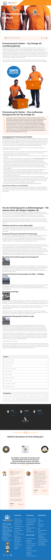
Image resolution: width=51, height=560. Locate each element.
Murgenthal (26, 396)
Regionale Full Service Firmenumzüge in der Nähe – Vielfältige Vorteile (23, 275)
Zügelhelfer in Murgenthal (9, 362)
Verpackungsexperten (25, 161)
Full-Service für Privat (18, 526)
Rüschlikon (15, 396)
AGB (39, 519)
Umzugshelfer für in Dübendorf (10, 383)
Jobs (39, 528)
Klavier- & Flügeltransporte (17, 536)
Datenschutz (40, 520)
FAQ (39, 522)
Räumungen (16, 543)
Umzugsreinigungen (18, 530)
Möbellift (16, 548)
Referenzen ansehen (42, 530)
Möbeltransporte (17, 541)
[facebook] (4, 555)
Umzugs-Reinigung (30, 522)
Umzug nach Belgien (30, 538)
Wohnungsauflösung (30, 527)
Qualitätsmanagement (43, 541)
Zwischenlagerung (30, 531)
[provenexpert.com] (7, 544)
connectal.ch (45, 559)
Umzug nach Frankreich (31, 543)
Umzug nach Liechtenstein (29, 548)
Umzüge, (9, 37)
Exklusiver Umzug (18, 522)
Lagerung (16, 546)
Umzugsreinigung (28, 183)
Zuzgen (38, 396)
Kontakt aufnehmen (42, 534)
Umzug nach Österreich (31, 556)
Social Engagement (42, 544)
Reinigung (18, 37)
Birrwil (21, 396)
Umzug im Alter (17, 524)
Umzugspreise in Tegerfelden (10, 377)
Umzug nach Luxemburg (31, 550)
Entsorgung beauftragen (10, 292)
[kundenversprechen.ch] (7, 551)
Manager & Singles (25, 254)
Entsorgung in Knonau (8, 371)
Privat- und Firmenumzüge (7, 246)
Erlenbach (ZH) (32, 396)
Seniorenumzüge (17, 544)
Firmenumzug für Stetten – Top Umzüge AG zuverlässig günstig (22, 44)
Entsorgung (16, 532)
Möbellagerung (17, 539)
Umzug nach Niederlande (28, 553)
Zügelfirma (28, 529)
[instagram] (8, 555)
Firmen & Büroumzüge (31, 520)
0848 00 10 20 (25, 422)
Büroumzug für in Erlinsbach (10, 386)
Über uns (40, 532)
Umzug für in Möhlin (8, 365)
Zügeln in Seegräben (8, 374)
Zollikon (42, 396)
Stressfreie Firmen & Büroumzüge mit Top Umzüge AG (20, 257)
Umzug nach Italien (30, 545)
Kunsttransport (17, 528)
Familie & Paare (17, 519)
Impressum (40, 526)
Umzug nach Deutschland (29, 541)
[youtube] (11, 555)
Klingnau (5, 396)
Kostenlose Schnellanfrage (41, 536)
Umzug (38, 121)
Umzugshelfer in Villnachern (9, 359)
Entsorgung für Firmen (31, 519)
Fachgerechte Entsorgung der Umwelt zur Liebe (18, 316)
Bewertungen (41, 524)
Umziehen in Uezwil (8, 380)
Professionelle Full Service (30, 525)
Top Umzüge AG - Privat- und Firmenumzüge (12, 20)
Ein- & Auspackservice (18, 534)
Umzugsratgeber (41, 543)
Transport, (13, 37)
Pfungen (10, 396)
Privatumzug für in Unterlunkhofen (11, 368)
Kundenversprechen (42, 539)
